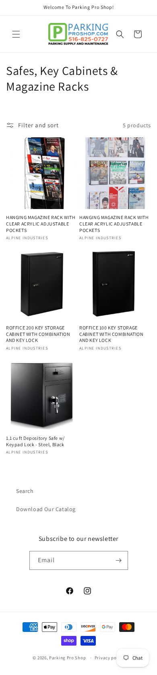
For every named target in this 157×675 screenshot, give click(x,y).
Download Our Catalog (46, 509)
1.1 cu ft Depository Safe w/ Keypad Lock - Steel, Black (35, 441)
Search (25, 491)
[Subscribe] (119, 560)
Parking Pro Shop (67, 658)
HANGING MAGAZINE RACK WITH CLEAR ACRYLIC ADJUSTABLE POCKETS (41, 223)
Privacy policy (109, 658)
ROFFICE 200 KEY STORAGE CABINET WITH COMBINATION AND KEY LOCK (38, 334)
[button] (16, 34)
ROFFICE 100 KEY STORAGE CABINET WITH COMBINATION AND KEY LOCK (111, 334)
